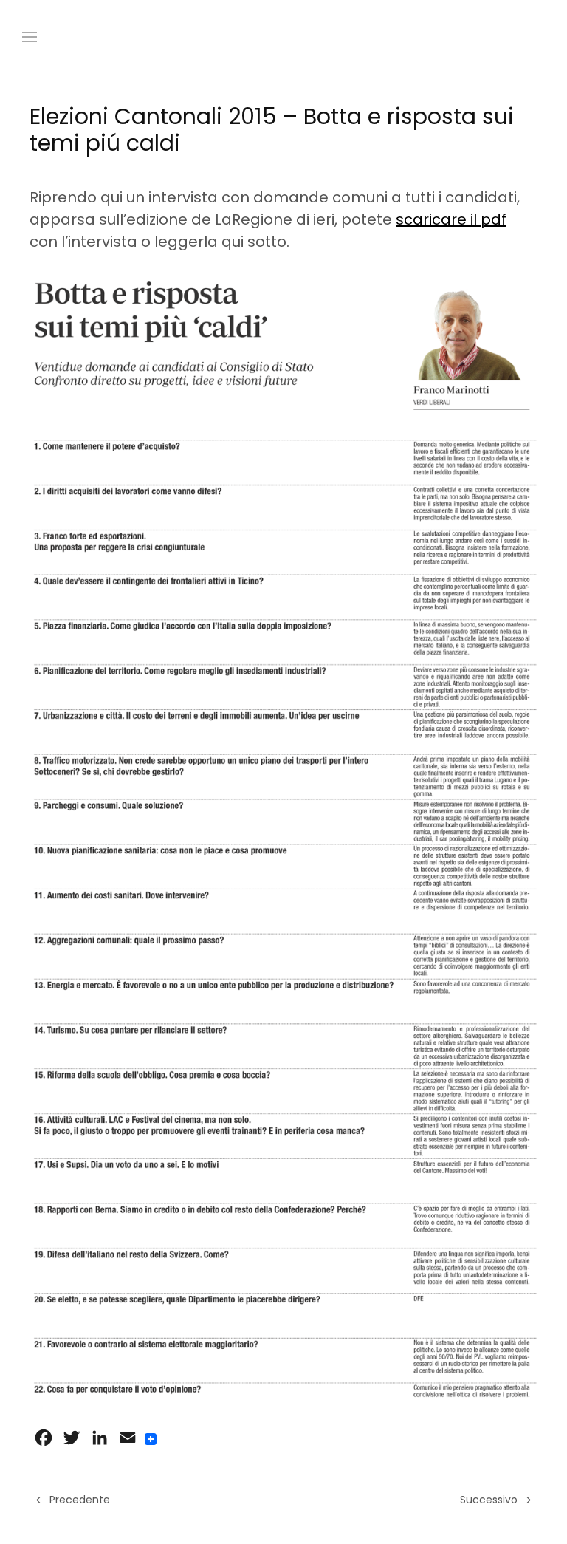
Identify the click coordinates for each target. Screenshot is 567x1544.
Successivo (490, 1499)
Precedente (78, 1499)
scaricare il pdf (451, 219)
